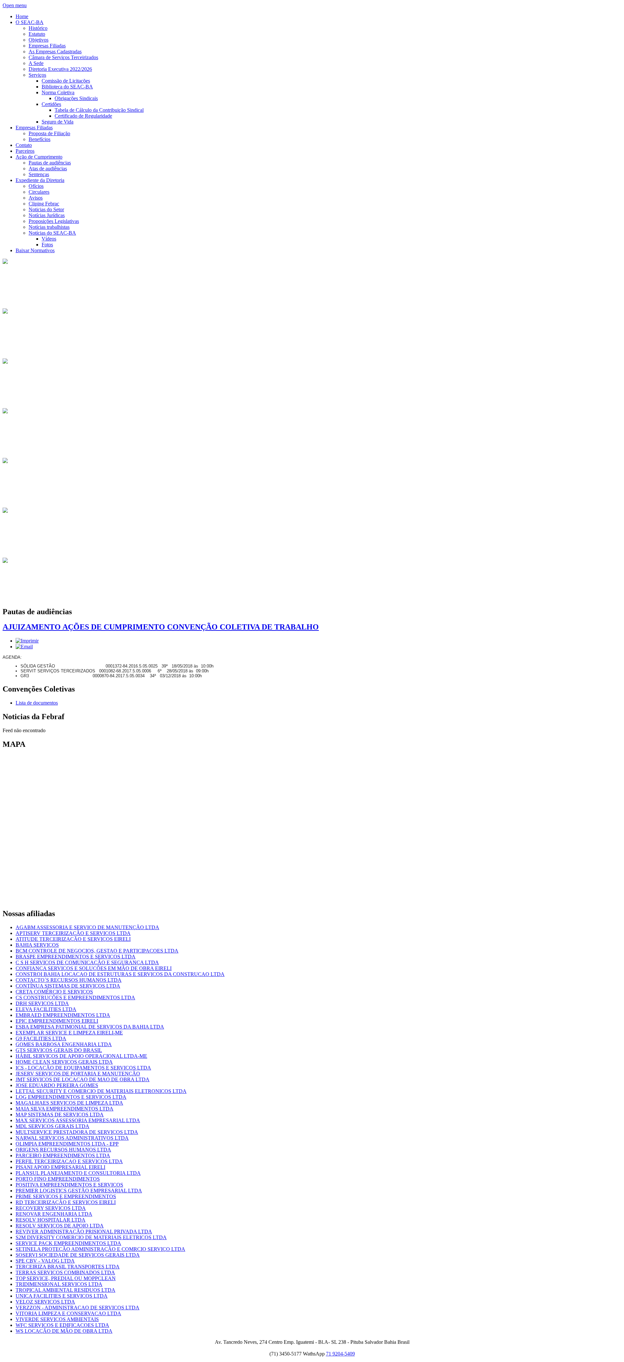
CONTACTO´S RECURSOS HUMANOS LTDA (69, 980)
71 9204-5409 (340, 1353)
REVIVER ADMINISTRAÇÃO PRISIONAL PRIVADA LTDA (84, 1231)
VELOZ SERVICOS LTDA (45, 1301)
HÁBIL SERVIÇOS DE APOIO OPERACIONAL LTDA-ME (81, 1056)
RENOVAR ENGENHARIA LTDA (54, 1214)
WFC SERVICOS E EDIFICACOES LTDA (62, 1325)
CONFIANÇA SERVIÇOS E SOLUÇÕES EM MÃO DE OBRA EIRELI (94, 968)
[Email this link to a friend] (24, 646)
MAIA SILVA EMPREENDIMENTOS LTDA (64, 1108)
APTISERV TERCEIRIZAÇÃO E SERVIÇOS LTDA (73, 933)
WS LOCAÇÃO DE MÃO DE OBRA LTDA (64, 1331)
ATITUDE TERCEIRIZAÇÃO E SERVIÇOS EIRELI (73, 939)
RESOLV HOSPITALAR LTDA (50, 1220)
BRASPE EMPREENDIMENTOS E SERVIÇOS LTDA (76, 956)
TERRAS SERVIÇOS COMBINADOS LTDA (65, 1272)
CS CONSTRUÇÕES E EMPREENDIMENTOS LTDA (75, 997)
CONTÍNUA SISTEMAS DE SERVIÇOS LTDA (68, 986)
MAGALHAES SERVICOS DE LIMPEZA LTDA (69, 1103)
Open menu (15, 5)
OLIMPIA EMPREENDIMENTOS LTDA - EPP (67, 1144)
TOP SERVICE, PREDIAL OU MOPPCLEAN (66, 1278)
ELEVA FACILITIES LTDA (46, 1009)
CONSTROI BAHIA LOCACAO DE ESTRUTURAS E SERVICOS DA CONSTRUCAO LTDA (120, 974)
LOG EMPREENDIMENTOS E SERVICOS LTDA (71, 1097)
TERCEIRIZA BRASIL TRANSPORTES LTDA (68, 1266)
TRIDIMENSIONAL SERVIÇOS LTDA (59, 1284)
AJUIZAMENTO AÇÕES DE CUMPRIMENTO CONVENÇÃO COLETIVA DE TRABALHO (161, 627)
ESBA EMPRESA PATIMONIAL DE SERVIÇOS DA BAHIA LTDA (90, 1027)
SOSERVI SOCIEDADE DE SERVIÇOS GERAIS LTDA (78, 1255)
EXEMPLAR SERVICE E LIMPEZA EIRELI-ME (69, 1032)
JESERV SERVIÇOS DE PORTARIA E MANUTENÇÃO (78, 1073)
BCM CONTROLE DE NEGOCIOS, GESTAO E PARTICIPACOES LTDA (97, 950)
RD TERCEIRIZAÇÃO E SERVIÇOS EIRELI (66, 1202)
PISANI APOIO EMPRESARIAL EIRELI (60, 1167)
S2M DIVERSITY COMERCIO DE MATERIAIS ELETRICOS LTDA (91, 1237)
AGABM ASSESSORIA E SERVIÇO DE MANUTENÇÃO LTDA (87, 927)
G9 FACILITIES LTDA (41, 1038)
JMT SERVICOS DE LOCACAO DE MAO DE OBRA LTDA (83, 1079)
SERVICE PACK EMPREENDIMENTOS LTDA (68, 1243)
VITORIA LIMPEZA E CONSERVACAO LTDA (68, 1313)
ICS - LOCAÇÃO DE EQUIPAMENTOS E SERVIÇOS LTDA (83, 1067)
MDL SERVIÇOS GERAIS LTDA (52, 1126)
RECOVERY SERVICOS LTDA (51, 1208)
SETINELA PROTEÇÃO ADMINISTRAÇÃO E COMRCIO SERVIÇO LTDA (100, 1249)
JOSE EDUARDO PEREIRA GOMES (57, 1085)
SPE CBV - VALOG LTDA (45, 1261)
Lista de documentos (37, 703)
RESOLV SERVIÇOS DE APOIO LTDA (60, 1225)
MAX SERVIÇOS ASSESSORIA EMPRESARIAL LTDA (78, 1120)
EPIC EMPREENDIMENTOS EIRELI (57, 1021)
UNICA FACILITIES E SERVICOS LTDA (62, 1296)
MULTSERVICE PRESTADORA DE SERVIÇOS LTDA (77, 1132)
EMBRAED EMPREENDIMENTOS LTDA (63, 1015)
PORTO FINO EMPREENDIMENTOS (58, 1179)
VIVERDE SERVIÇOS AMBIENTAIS (57, 1319)
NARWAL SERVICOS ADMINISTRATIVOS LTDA (72, 1138)
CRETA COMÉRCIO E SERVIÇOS (54, 991)
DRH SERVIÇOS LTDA (42, 1003)
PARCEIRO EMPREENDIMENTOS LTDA (63, 1155)
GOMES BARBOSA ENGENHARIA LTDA (64, 1044)
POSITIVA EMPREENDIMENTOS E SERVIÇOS (69, 1184)
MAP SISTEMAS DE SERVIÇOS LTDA (60, 1114)
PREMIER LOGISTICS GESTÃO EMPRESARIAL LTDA (79, 1190)
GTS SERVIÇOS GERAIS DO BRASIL (59, 1050)
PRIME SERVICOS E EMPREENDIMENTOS (66, 1196)
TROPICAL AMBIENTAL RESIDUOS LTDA (65, 1290)
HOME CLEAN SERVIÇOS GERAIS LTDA (64, 1062)
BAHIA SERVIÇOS (37, 945)
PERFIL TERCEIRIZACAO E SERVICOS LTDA (69, 1161)
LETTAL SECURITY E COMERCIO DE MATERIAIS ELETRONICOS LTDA (101, 1091)
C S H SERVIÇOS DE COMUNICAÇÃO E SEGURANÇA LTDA (87, 962)
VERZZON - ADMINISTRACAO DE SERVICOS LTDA (77, 1307)
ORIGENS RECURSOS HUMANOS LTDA (63, 1149)
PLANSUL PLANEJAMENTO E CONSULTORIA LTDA (78, 1173)
